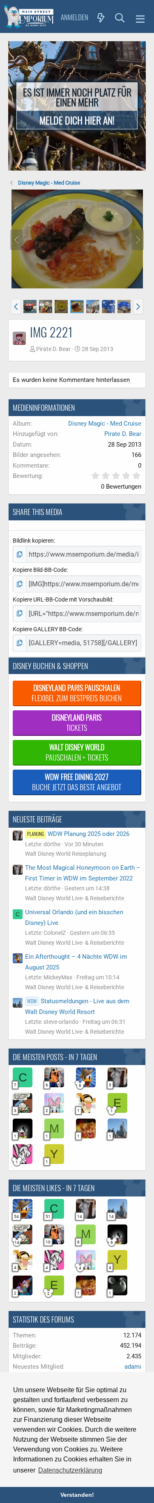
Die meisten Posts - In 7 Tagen (55, 1056)
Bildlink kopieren (33, 540)
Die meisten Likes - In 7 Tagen (53, 1187)
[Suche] (119, 17)
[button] (140, 17)
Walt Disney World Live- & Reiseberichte (74, 898)
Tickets (76, 722)
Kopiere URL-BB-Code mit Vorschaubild (62, 599)
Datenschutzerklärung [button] (70, 1470)
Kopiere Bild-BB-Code (40, 570)
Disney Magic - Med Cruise (104, 423)
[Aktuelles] (101, 17)
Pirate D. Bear (53, 349)
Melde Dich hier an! (77, 119)
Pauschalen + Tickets (77, 752)
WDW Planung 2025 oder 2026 (78, 834)
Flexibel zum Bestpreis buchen (77, 692)
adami (132, 1366)
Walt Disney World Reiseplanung (65, 853)
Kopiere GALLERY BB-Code (47, 629)
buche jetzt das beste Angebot (76, 781)
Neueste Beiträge (37, 819)
